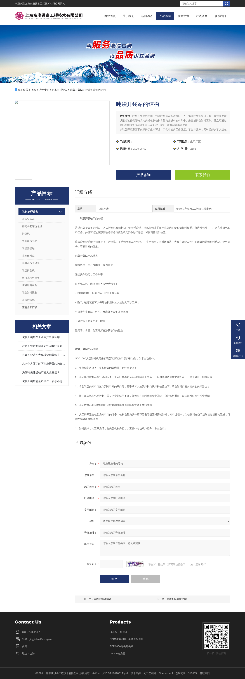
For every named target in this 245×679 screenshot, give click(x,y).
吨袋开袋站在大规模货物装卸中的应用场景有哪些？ (43, 354)
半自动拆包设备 (31, 263)
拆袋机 (26, 233)
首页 (33, 89)
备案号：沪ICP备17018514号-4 (110, 673)
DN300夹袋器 (117, 653)
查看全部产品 (29, 307)
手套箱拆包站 (29, 241)
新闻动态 (147, 16)
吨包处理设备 (59, 89)
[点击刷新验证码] (135, 564)
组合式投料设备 (31, 277)
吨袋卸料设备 (29, 285)
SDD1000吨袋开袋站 (121, 646)
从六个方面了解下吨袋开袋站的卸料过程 (43, 363)
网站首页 (110, 16)
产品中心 (44, 89)
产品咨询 (143, 175)
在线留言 (202, 16)
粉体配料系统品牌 (177, 599)
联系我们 (220, 16)
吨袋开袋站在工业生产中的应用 (41, 337)
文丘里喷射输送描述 (100, 599)
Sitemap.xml (166, 673)
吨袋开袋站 (28, 248)
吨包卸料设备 (29, 292)
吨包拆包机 (28, 299)
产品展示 (165, 16)
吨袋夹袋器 (28, 218)
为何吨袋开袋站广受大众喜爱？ (41, 372)
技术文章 (183, 16)
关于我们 (128, 16)
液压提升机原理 (118, 632)
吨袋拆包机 (28, 270)
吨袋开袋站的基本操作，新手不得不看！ (43, 381)
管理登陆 (205, 673)
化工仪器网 (149, 673)
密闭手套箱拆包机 (32, 226)
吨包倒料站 (28, 255)
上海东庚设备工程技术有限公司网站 (45, 3)
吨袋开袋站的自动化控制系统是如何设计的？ (43, 345)
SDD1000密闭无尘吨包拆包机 (126, 639)
